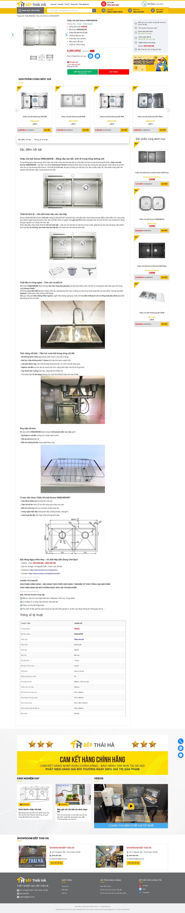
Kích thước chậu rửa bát (30, 809)
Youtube (145, 886)
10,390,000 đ (139, 277)
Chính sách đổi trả (146, 38)
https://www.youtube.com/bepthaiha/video (44, 573)
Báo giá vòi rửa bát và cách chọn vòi (72, 810)
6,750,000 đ (61, 130)
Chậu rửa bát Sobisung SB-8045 (73, 116)
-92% (136, 143)
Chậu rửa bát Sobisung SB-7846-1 (150, 116)
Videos (98, 778)
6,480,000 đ (22, 130)
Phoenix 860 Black (152, 270)
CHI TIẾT (47, 130)
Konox (79, 24)
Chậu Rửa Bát (30, 16)
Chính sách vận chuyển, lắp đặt (111, 890)
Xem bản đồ (55, 863)
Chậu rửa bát (87, 24)
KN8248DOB (34, 121)
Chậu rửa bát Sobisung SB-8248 (35, 116)
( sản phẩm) (155, 4)
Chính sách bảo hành (145, 32)
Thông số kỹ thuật (41, 139)
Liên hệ (67, 4)
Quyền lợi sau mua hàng (146, 42)
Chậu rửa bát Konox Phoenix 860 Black (151, 266)
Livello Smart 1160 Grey (151, 177)
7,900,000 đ (139, 324)
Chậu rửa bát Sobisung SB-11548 (151, 313)
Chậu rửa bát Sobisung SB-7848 (112, 116)
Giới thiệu (60, 4)
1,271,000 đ (139, 184)
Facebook (145, 892)
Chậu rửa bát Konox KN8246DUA (151, 219)
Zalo (144, 889)
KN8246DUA (151, 224)
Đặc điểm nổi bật (24, 139)
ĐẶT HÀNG (114, 72)
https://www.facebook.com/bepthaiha (43, 570)
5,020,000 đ (139, 231)
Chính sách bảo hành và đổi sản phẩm (113, 893)
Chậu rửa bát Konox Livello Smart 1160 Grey (152, 173)
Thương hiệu (74, 4)
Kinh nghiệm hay (84, 4)
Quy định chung (105, 886)
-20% (19, 88)
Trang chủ (53, 4)
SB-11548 (151, 317)
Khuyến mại (74, 62)
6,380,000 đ (138, 130)
